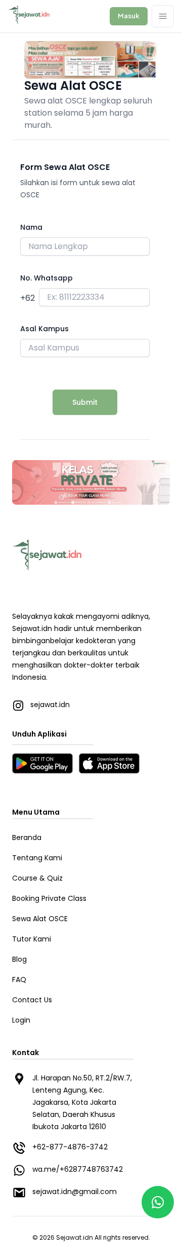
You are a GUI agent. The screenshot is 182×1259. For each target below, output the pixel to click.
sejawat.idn (41, 705)
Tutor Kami (31, 939)
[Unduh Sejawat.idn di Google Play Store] (42, 763)
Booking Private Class (49, 898)
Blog (19, 959)
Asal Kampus (44, 329)
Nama (31, 227)
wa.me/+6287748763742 (77, 1169)
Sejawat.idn (74, 1237)
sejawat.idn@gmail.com (74, 1191)
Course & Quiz (37, 878)
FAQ (19, 979)
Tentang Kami (37, 858)
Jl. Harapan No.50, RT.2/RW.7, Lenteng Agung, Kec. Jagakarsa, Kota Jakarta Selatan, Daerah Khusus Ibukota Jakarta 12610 (82, 1102)
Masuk (129, 16)
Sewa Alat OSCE (40, 919)
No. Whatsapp (46, 278)
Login (21, 1020)
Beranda (26, 837)
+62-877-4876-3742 (70, 1147)
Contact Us (32, 1000)
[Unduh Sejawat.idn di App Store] (109, 763)
